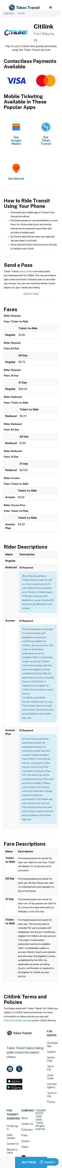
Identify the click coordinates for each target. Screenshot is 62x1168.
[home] (24, 7)
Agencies (9, 13)
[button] (50, 7)
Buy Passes (31, 1162)
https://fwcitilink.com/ (15, 1020)
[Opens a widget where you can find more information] (47, 1162)
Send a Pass (25, 271)
